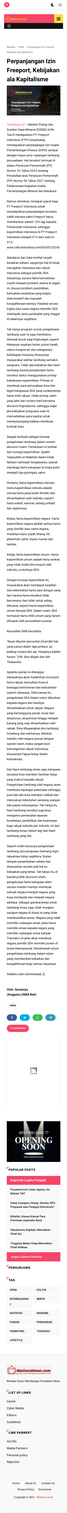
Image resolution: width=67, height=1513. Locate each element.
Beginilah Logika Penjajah (28, 1180)
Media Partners (17, 1448)
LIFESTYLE (16, 1340)
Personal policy (17, 1455)
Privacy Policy (26, 1489)
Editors (12, 1415)
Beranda (11, 47)
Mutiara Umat (45, 1497)
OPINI (21, 47)
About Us (30, 1483)
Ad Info (12, 1441)
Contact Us (48, 1483)
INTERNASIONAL (19, 1301)
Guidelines (14, 1422)
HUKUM (14, 1322)
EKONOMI (42, 1313)
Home (16, 1483)
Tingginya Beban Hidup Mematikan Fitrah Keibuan (31, 1245)
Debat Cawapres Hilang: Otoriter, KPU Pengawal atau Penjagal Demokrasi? (32, 1205)
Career (11, 1401)
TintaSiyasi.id (16, 124)
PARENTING (17, 1331)
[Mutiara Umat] (16, 19)
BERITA (41, 1299)
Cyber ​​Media (15, 1408)
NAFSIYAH (16, 1313)
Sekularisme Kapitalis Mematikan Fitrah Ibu (30, 1232)
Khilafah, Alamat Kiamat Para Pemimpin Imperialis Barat (27, 1218)
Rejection (13, 1462)
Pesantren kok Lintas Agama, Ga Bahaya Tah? (29, 1191)
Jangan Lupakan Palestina (26, 1256)
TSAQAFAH (43, 1331)
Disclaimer (45, 1489)
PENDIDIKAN (44, 1322)
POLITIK (41, 1290)
